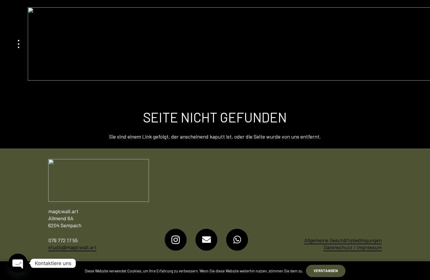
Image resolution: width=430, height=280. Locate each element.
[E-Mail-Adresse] (206, 240)
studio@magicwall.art (72, 247)
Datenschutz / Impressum (353, 247)
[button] (18, 44)
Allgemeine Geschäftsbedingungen (343, 240)
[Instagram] (176, 240)
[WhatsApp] (237, 240)
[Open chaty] (17, 263)
